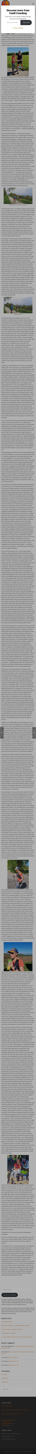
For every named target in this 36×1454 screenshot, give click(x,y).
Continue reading (18, 28)
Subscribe (26, 22)
